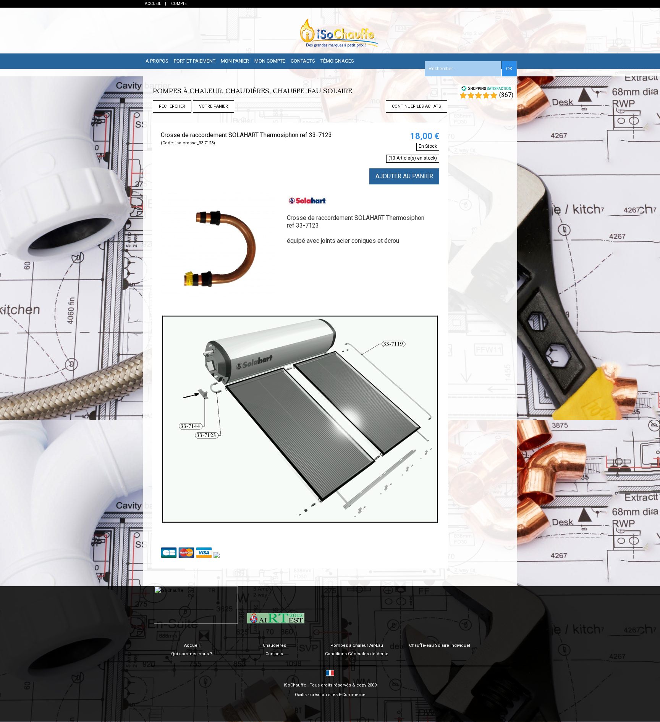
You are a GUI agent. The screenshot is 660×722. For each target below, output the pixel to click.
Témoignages (337, 61)
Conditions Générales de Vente (356, 653)
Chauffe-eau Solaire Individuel (439, 645)
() (506, 95)
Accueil (192, 645)
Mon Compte (269, 61)
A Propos (157, 61)
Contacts (303, 61)
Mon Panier (235, 61)
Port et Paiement (194, 61)
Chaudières (274, 645)
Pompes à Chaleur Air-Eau (356, 645)
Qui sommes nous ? (191, 653)
